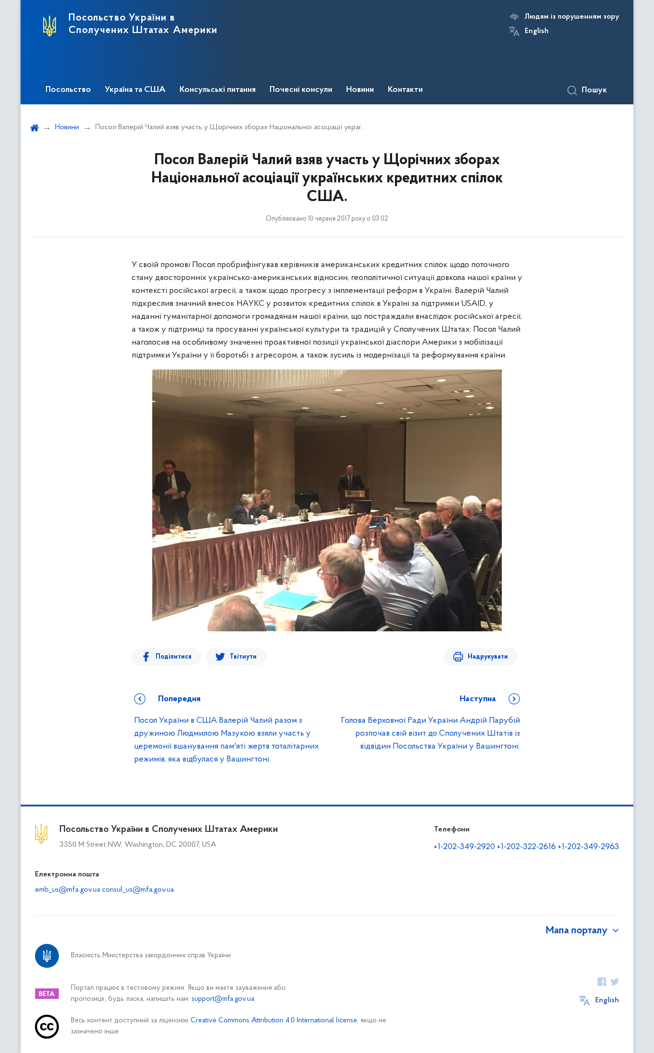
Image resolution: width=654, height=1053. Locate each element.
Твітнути (243, 657)
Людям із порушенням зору (572, 17)
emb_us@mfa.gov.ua (67, 890)
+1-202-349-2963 (588, 847)
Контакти (405, 90)
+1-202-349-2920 (464, 847)
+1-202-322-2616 (527, 847)
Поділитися (174, 657)
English (537, 31)
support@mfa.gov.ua (223, 999)
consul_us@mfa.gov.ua (138, 890)
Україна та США (135, 90)
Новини (360, 90)
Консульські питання (218, 90)
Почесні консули (301, 90)
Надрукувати (488, 657)
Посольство (68, 90)
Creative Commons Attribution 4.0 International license (274, 1020)
